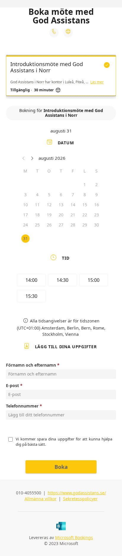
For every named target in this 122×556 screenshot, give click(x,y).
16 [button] (96, 204)
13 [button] (61, 204)
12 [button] (49, 204)
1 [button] (85, 184)
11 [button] (37, 204)
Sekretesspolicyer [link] (80, 498)
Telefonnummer (22, 406)
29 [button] (84, 225)
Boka (61, 466)
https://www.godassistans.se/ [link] (77, 493)
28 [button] (72, 225)
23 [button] (96, 215)
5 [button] (49, 194)
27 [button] (61, 225)
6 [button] (61, 194)
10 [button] (25, 204)
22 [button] (84, 215)
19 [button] (49, 215)
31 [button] (25, 238)
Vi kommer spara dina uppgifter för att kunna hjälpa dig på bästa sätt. (64, 441)
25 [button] (37, 225)
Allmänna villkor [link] (41, 498)
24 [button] (25, 225)
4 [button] (37, 194)
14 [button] (72, 204)
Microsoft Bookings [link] (74, 537)
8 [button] (85, 194)
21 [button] (72, 215)
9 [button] (96, 194)
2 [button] (96, 184)
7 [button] (73, 194)
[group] (61, 289)
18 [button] (37, 215)
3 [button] (25, 194)
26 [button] (49, 225)
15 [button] (84, 204)
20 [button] (61, 215)
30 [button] (96, 225)
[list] (61, 77)
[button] (24, 158)
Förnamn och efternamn (31, 365)
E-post (12, 385)
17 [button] (25, 215)
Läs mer (97, 82)
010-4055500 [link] (28, 493)
